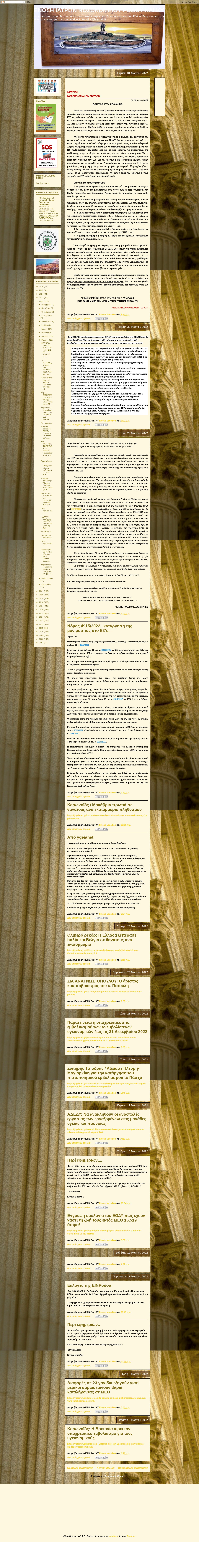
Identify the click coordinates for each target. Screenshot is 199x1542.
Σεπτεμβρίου (46, 315)
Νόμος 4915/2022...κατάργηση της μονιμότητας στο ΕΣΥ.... (99, 628)
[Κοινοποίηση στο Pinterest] (106, 318)
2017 (41, 606)
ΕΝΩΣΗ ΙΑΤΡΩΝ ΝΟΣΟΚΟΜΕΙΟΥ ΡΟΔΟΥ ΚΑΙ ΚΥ (99, 10)
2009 (41, 635)
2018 (41, 602)
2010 (41, 632)
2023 (41, 297)
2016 (41, 610)
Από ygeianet (80, 837)
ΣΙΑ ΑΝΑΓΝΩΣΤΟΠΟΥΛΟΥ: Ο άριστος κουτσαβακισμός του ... (46, 449)
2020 (41, 595)
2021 (41, 591)
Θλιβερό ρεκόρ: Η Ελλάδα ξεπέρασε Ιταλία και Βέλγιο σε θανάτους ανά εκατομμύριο (101, 940)
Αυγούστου (46, 321)
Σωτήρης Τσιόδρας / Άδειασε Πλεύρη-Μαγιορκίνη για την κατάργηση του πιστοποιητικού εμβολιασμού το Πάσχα (104, 1073)
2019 (41, 598)
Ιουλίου (44, 325)
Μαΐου (44, 332)
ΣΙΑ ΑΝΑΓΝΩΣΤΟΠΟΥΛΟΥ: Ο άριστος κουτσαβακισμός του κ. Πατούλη (102, 983)
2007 (41, 643)
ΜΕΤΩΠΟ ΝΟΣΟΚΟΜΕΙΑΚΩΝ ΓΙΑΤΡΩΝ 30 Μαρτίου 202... (46, 350)
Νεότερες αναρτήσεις (80, 1468)
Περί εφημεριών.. (83, 1324)
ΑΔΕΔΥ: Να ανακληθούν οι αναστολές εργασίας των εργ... (46, 499)
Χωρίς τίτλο (46, 532)
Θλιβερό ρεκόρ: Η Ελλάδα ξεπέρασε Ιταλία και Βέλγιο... (46, 432)
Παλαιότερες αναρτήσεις (133, 1468)
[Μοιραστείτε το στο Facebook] (104, 318)
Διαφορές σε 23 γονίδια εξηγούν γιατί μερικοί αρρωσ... (46, 555)
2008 (41, 639)
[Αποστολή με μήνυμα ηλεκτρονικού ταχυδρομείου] (96, 318)
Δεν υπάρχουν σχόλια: (79, 318)
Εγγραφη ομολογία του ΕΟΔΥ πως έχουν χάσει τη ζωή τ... (46, 522)
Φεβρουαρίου (47, 578)
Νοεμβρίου (46, 308)
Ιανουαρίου (46, 584)
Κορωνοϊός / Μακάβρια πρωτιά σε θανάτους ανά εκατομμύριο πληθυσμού (104, 807)
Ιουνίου (44, 329)
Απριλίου (45, 336)
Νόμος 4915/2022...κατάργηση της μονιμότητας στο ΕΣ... (46, 398)
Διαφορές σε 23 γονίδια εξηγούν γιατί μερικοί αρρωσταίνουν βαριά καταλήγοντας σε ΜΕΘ (103, 1387)
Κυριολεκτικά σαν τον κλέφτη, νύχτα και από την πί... (46, 383)
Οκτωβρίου (46, 312)
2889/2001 (84, 645)
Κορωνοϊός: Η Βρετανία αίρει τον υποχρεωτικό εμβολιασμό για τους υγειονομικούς (100, 1433)
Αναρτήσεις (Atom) (114, 1476)
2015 (41, 613)
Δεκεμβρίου (46, 304)
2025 (41, 290)
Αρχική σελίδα (106, 1468)
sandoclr (113, 1536)
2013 (41, 621)
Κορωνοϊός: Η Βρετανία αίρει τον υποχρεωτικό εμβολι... (47, 569)
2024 (41, 294)
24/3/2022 (76, 509)
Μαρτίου (45, 340)
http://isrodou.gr (43, 183)
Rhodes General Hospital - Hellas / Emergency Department (47, 201)
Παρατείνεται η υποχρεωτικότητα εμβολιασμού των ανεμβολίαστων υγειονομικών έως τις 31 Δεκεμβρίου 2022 (107, 1027)
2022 (41, 301)
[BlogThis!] (99, 318)
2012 (41, 624)
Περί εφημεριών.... (84, 1160)
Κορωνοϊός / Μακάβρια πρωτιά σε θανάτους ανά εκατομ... (46, 413)
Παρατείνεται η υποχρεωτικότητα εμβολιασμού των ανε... (46, 468)
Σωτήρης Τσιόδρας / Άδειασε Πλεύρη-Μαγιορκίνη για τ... (47, 484)
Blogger (131, 1536)
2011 (41, 628)
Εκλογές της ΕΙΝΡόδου (89, 1285)
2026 (41, 286)
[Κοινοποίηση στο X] (101, 318)
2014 (41, 617)
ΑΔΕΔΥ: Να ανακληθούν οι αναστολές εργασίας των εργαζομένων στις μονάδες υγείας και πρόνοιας (106, 1119)
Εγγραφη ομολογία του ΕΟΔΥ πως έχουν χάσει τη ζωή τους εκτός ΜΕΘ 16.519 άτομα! (106, 1220)
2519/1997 (118, 699)
